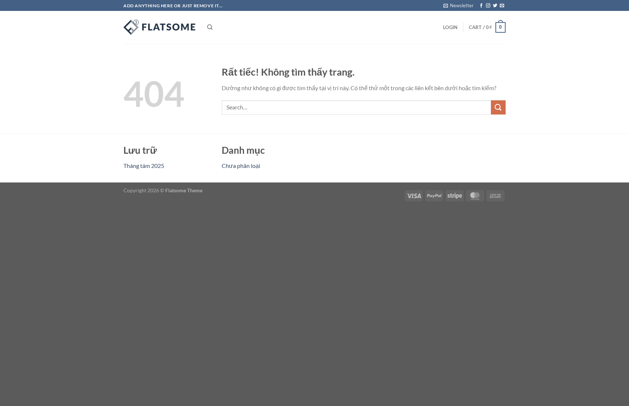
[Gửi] (498, 107)
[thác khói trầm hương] (159, 27)
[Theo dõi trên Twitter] (495, 5)
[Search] (210, 27)
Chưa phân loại (241, 165)
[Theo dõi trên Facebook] (481, 5)
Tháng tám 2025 (143, 165)
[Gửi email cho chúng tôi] (502, 5)
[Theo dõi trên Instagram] (488, 5)
